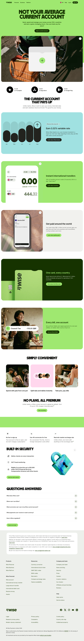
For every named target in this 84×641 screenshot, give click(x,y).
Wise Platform (10, 570)
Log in (69, 2)
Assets (8, 594)
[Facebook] (61, 610)
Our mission (59, 582)
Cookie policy (60, 616)
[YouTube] (73, 610)
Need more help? (12, 525)
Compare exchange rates (38, 579)
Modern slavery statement (13, 622)
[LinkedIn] (77, 610)
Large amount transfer (12, 585)
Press (57, 573)
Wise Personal (10, 564)
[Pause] (80, 38)
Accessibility (34, 622)
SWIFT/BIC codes (36, 570)
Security (58, 570)
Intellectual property (62, 622)
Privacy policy (35, 616)
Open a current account (42, 30)
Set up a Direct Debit (53, 332)
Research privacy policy (12, 619)
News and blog (60, 567)
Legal (7, 616)
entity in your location (45, 635)
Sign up (75, 2)
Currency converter (36, 564)
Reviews (58, 588)
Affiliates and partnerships (63, 585)
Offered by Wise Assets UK (52, 124)
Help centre (59, 597)
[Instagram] (69, 610)
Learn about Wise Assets (54, 139)
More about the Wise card (54, 284)
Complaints (34, 619)
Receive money (10, 591)
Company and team (62, 564)
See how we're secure (13, 477)
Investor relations (61, 579)
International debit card (12, 588)
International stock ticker (38, 567)
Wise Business (10, 567)
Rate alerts (34, 576)
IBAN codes (34, 573)
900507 (66, 631)
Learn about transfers (53, 185)
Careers (58, 576)
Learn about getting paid (54, 235)
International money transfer (14, 582)
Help (66, 2)
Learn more (64, 537)
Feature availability (36, 582)
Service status (60, 600)
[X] (65, 610)
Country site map (61, 619)
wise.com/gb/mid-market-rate (42, 550)
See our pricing (42, 410)
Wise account (10, 579)
